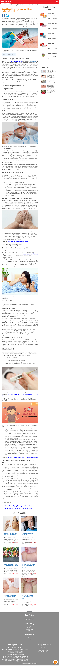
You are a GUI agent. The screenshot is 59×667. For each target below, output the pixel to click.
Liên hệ (29, 637)
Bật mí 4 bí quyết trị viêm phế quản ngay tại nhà (10, 533)
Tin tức (29, 626)
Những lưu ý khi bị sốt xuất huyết (29, 457)
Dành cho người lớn (29, 618)
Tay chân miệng (29, 629)
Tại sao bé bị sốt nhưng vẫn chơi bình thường (10, 595)
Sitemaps (29, 639)
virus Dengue (33, 61)
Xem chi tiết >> (15, 542)
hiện (14, 55)
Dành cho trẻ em (29, 619)
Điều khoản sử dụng (43, 650)
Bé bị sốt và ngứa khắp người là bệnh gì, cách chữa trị (28, 596)
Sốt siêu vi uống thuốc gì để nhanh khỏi (28, 533)
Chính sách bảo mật (43, 647)
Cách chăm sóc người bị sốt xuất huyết (18, 241)
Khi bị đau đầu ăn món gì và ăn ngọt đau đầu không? (11, 564)
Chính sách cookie (43, 649)
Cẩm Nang (4, 5)
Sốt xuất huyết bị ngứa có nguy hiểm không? (18, 506)
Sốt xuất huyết (30, 628)
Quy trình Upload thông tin (43, 651)
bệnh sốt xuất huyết (16, 61)
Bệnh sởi (29, 630)
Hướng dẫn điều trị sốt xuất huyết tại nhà (18, 394)
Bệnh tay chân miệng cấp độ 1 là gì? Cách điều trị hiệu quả (28, 565)
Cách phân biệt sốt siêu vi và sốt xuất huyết (18, 508)
